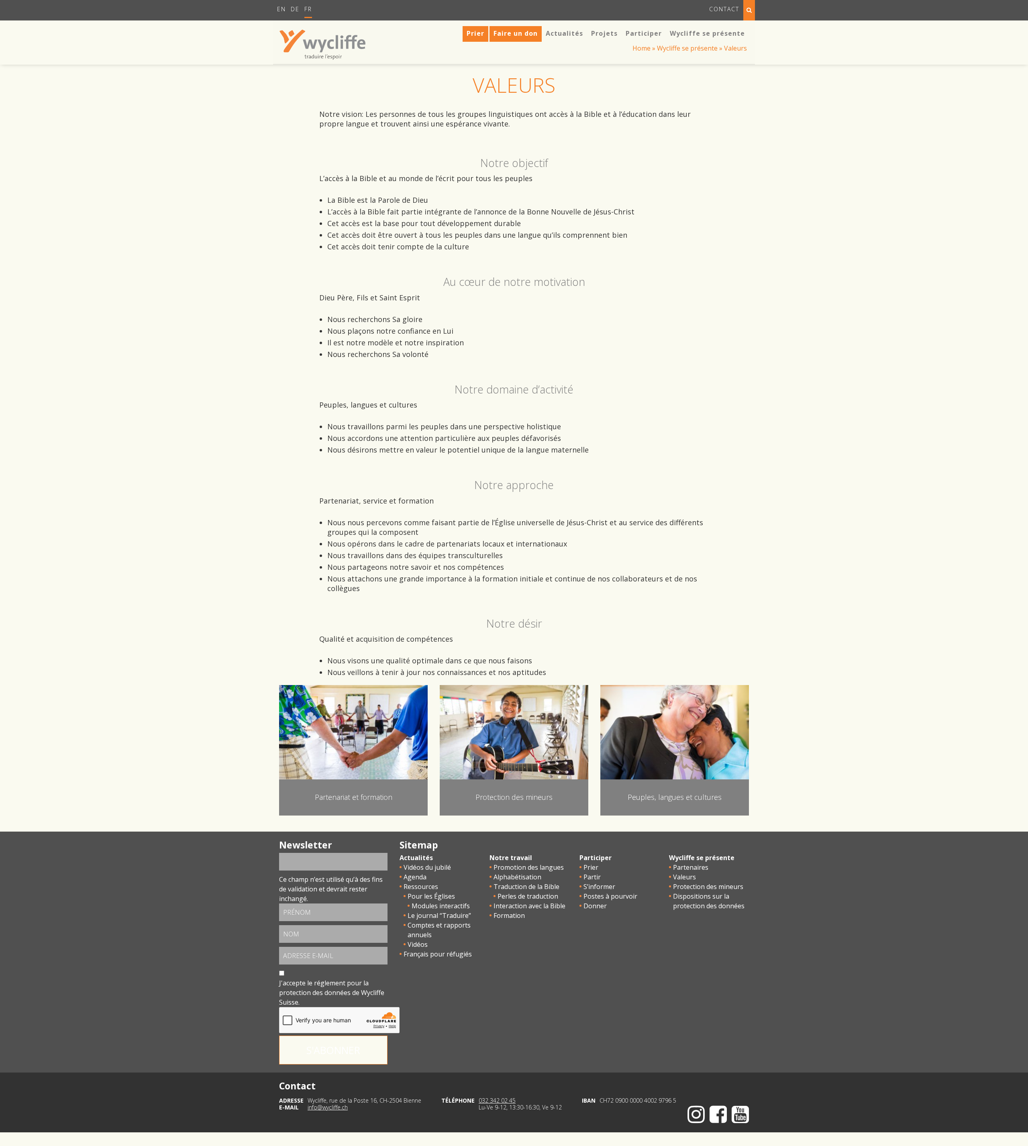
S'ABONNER (333, 1050)
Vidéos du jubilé (427, 867)
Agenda (415, 877)
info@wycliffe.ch (328, 1107)
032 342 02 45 (497, 1100)
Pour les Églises (431, 896)
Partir (592, 877)
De (295, 9)
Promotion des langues (529, 867)
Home (641, 48)
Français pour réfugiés (438, 954)
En (281, 9)
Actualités (416, 857)
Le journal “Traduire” (439, 915)
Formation (509, 915)
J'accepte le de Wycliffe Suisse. (331, 993)
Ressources (421, 886)
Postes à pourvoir (610, 896)
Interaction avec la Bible (529, 905)
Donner (595, 905)
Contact (724, 9)
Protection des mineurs (708, 886)
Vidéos (418, 944)
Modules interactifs (441, 905)
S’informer (599, 886)
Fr (308, 9)
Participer (595, 857)
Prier (590, 867)
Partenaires (690, 867)
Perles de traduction (528, 896)
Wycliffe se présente (687, 48)
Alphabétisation (517, 877)
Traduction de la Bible (526, 886)
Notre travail (511, 857)
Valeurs (684, 877)
